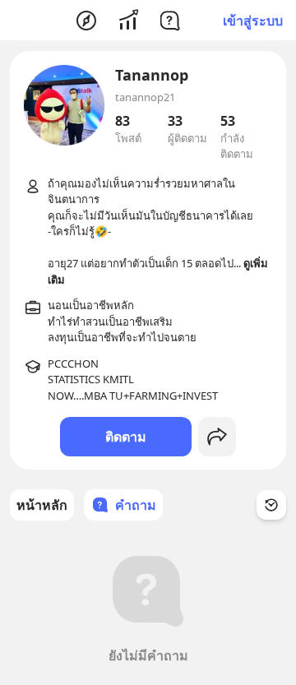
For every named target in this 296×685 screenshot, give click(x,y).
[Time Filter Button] (271, 505)
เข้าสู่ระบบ (253, 21)
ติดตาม (125, 437)
